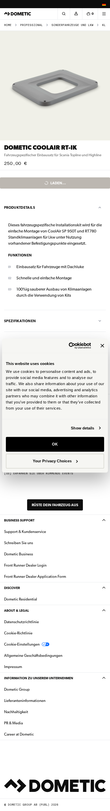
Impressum (13, 666)
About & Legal (16, 610)
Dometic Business (34, 554)
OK (55, 444)
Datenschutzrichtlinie (21, 622)
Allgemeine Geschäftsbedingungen (33, 655)
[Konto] (76, 13)
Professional (31, 25)
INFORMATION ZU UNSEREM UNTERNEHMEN (38, 678)
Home (8, 25)
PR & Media (29, 723)
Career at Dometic (35, 734)
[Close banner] (102, 345)
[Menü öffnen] (104, 13)
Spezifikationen (20, 321)
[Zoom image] (55, 85)
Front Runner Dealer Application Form (35, 576)
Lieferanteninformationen (25, 700)
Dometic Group (33, 689)
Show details (82, 428)
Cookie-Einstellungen (22, 644)
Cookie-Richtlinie (18, 633)
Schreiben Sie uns (18, 543)
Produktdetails (19, 207)
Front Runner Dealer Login (25, 565)
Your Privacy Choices (52, 461)
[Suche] (64, 13)
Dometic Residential (36, 599)
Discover (12, 588)
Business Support (19, 520)
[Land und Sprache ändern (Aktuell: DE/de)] (104, 4)
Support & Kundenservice (25, 531)
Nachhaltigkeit (16, 712)
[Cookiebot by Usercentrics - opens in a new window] (69, 345)
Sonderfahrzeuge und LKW (72, 25)
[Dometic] (17, 14)
